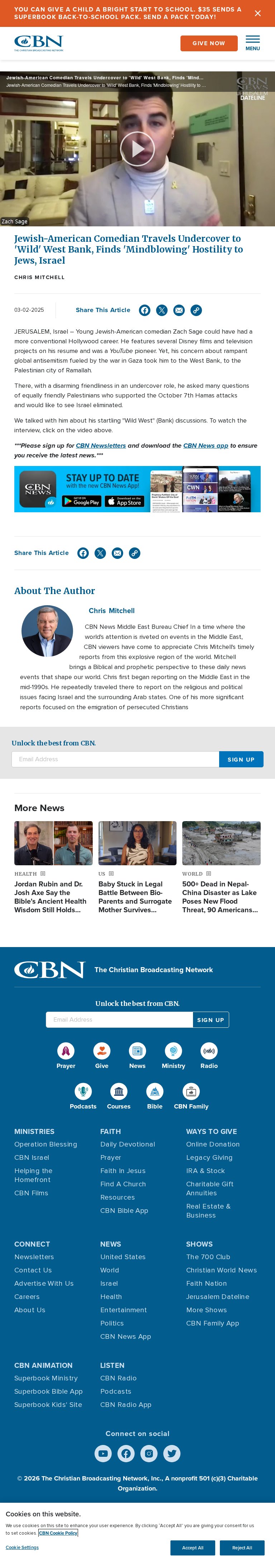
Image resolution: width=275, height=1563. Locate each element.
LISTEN (112, 1365)
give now (209, 43)
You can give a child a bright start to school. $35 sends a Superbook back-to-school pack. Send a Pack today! (128, 13)
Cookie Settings (22, 1547)
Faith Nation (206, 1283)
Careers (27, 1297)
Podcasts (116, 1391)
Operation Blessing (45, 1144)
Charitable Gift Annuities (210, 1188)
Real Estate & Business (208, 1211)
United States (123, 1257)
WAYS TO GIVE (211, 1131)
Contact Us (33, 1270)
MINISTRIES (34, 1131)
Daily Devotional (127, 1144)
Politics (112, 1323)
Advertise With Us (44, 1283)
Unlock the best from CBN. (53, 743)
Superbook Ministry (46, 1378)
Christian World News (221, 1270)
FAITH (110, 1131)
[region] (137, 1533)
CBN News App (125, 1336)
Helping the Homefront (33, 1175)
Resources (117, 1197)
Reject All (242, 1547)
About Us (30, 1310)
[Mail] (179, 310)
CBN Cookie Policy (58, 1533)
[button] (249, 43)
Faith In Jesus (123, 1171)
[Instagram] (149, 1453)
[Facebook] (144, 310)
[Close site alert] (257, 13)
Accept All (192, 1547)
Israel (109, 1283)
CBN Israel (31, 1157)
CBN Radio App (126, 1404)
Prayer (110, 1157)
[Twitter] (162, 310)
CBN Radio (118, 1378)
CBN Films (31, 1193)
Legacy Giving (209, 1157)
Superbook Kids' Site (48, 1404)
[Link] (196, 310)
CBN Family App (212, 1323)
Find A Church (123, 1184)
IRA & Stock (205, 1171)
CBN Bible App (124, 1210)
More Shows (206, 1310)
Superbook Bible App (48, 1391)
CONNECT (32, 1244)
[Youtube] (103, 1453)
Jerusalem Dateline (217, 1297)
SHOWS (199, 1244)
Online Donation (213, 1144)
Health (111, 1297)
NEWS (110, 1244)
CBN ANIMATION (43, 1365)
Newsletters (34, 1257)
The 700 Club (208, 1257)
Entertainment (123, 1310)
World (109, 1270)
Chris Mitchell (39, 277)
